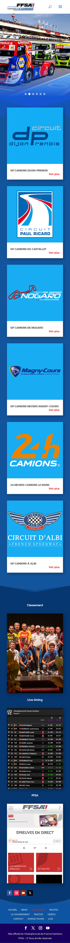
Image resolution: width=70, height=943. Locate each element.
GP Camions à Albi (23, 563)
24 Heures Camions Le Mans (29, 485)
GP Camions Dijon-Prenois (29, 170)
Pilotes (53, 910)
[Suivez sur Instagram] (16, 893)
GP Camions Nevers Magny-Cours (34, 406)
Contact (18, 919)
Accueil (12, 910)
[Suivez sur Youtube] (23, 893)
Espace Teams (36, 919)
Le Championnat (20, 914)
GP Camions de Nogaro (26, 327)
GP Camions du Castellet (28, 249)
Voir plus (54, 174)
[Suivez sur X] (30, 893)
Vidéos (51, 914)
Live (50, 919)
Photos (38, 914)
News (24, 910)
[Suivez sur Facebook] (9, 893)
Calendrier (38, 910)
